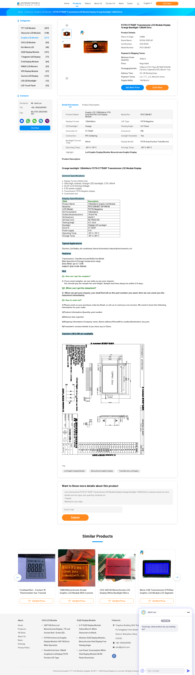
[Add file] (142, 671)
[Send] (188, 671)
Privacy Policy (24, 648)
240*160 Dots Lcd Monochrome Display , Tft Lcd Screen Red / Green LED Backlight (57, 629)
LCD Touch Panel (35, 86)
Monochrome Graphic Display (102, 471)
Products (22, 629)
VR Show (21, 633)
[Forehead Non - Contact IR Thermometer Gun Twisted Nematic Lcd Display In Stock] (36, 568)
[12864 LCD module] (95, 46)
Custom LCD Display (35, 76)
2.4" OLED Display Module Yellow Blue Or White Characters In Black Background (90, 629)
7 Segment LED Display (35, 57)
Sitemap (21, 644)
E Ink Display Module (35, 62)
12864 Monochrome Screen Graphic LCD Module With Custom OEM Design (76, 593)
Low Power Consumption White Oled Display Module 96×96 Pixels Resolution (92, 654)
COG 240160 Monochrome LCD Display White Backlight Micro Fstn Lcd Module (115, 593)
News (20, 640)
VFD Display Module (35, 71)
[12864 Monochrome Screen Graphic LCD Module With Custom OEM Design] (76, 568)
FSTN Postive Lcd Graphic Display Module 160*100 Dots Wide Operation (57, 641)
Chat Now (167, 4)
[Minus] (188, 612)
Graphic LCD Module (35, 38)
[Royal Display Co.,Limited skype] (41, 121)
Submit (75, 517)
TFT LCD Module (35, 28)
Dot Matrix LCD (35, 47)
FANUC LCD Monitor (35, 66)
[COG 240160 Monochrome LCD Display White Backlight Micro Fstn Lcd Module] (116, 568)
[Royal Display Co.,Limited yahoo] (47, 121)
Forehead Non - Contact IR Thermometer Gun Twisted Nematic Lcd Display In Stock (34, 593)
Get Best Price (133, 87)
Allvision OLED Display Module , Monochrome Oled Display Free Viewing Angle (92, 641)
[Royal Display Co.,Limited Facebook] (114, 656)
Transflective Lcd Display (128, 471)
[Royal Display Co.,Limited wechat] (34, 121)
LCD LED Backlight (35, 81)
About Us (22, 636)
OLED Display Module (35, 52)
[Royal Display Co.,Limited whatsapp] (28, 121)
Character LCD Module (35, 33)
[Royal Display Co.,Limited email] (22, 121)
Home (20, 625)
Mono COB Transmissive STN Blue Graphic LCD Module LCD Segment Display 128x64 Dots (156, 593)
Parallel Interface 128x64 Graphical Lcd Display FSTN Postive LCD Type (56, 654)
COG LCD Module (35, 42)
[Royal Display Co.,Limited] (28, 4)
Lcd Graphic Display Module (74, 471)
